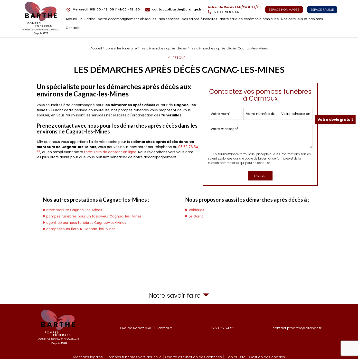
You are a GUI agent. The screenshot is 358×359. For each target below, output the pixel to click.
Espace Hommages (284, 9)
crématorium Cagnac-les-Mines (74, 210)
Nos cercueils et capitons (302, 19)
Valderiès (196, 210)
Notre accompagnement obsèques (127, 19)
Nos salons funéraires (199, 19)
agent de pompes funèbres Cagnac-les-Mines (86, 222)
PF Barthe (87, 19)
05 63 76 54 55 (233, 9)
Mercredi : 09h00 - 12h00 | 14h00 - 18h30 (106, 9)
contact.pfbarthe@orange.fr (177, 9)
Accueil (71, 19)
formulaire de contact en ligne (110, 152)
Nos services (169, 19)
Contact (73, 28)
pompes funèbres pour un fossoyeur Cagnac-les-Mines (93, 216)
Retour (179, 58)
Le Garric (196, 216)
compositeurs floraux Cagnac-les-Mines (80, 229)
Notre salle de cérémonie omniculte (249, 19)
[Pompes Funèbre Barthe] (41, 18)
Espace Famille (322, 9)
